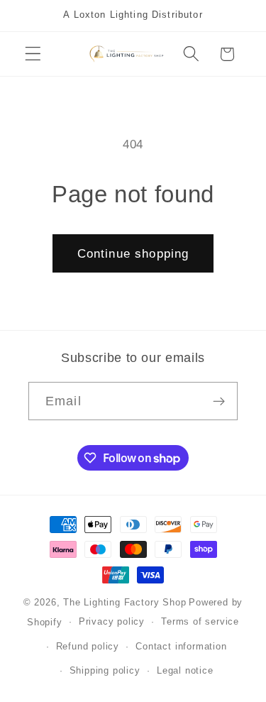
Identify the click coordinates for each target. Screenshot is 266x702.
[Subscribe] (219, 401)
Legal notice (185, 671)
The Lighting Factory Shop (124, 603)
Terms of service (200, 622)
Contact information (180, 647)
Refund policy (87, 647)
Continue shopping (133, 253)
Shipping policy (105, 671)
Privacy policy (112, 622)
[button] (33, 54)
